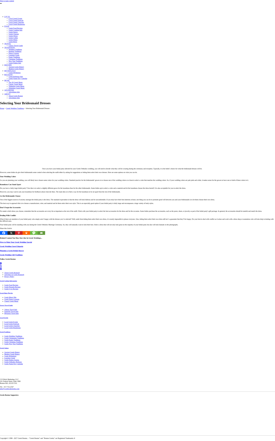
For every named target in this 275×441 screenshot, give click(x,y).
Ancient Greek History (12, 352)
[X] (11, 233)
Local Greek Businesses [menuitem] (17, 24)
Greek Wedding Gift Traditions (11, 255)
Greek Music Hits (10, 297)
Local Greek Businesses (12, 328)
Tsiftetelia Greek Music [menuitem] (16, 86)
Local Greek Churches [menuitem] (16, 22)
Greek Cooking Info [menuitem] (15, 30)
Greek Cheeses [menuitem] (14, 34)
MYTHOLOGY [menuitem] (10, 71)
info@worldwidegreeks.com (9, 389)
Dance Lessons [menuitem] (14, 53)
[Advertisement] (64, 124)
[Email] (41, 233)
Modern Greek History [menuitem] (16, 69)
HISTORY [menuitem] (8, 65)
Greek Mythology (10, 356)
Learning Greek (9, 358)
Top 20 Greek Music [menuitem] (16, 82)
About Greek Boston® (12, 273)
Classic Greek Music (11, 301)
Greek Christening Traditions (14, 338)
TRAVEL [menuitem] (7, 44)
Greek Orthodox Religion (13, 362)
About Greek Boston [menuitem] (16, 96)
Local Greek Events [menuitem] (15, 18)
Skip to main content (7, 1)
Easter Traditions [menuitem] (14, 57)
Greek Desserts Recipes (12, 287)
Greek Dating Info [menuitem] (15, 63)
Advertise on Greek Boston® (14, 275)
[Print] (26, 233)
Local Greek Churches (12, 326)
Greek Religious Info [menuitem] (16, 76)
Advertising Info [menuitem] (14, 92)
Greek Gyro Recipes (11, 289)
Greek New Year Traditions (13, 344)
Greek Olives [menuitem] (13, 36)
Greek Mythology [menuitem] (15, 73)
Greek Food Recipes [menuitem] (16, 28)
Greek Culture (4, 348)
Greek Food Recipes (11, 285)
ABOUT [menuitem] (7, 94)
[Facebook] (4, 233)
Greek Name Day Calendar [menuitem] (18, 78)
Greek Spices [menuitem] (13, 32)
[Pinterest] (19, 233)
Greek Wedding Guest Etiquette (11, 246)
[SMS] (34, 233)
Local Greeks (4, 318)
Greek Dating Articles (11, 360)
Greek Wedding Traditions (15, 108)
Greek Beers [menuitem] (13, 42)
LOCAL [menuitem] (7, 17)
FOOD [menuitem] (6, 26)
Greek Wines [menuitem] (13, 40)
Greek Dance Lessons (11, 299)
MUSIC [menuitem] (7, 80)
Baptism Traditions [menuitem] (15, 51)
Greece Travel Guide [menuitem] (16, 46)
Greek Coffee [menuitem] (13, 38)
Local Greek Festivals (11, 324)
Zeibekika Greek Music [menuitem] (17, 88)
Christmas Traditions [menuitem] (16, 59)
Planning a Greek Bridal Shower (12, 251)
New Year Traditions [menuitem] (16, 61)
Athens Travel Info (10, 310)
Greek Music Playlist (6, 293)
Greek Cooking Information (8, 281)
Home (2, 108)
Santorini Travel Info (11, 311)
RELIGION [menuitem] (8, 75)
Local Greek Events (11, 322)
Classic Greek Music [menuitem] (16, 84)
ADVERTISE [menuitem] (9, 90)
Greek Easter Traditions (12, 340)
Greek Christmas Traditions (13, 342)
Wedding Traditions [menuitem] (15, 49)
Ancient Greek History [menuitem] (16, 67)
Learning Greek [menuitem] (14, 55)
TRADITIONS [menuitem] (9, 47)
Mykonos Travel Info (11, 313)
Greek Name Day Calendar (13, 364)
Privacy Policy (9, 277)
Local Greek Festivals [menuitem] (16, 20)
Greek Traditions (5, 332)
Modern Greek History (12, 354)
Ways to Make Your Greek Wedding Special (16, 242)
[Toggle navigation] (1, 3)
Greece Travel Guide (6, 305)
